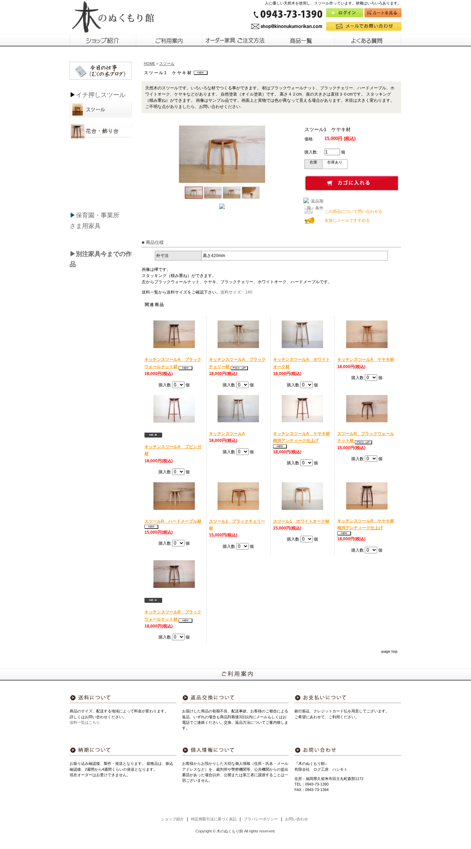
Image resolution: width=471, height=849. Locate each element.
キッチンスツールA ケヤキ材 (365, 359)
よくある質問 (368, 40)
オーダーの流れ (235, 40)
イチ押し (88, 94)
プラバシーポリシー (261, 819)
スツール (113, 94)
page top (389, 651)
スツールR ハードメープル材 (172, 521)
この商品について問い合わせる (353, 211)
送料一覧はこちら (85, 722)
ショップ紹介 (103, 40)
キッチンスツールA (227, 433)
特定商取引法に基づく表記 (214, 819)
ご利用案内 (169, 40)
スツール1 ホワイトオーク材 (301, 521)
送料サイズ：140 (236, 292)
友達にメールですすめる (347, 220)
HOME (149, 63)
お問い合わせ (296, 819)
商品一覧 (302, 40)
